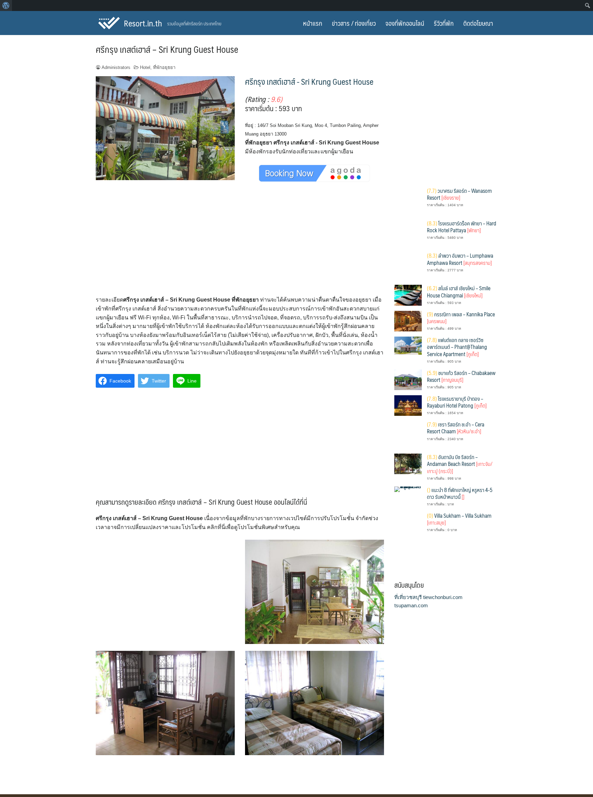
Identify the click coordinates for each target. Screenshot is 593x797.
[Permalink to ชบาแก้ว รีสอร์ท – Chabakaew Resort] (408, 379)
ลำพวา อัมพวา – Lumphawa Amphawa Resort (460, 259)
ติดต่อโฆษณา (478, 22)
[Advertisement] (240, 245)
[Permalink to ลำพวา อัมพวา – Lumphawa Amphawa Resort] (408, 266)
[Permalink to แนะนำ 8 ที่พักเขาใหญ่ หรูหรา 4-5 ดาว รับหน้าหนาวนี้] (408, 489)
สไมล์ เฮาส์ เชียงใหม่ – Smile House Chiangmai (458, 291)
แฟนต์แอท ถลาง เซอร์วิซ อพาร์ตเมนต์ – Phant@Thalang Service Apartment (457, 347)
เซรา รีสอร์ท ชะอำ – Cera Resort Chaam (455, 428)
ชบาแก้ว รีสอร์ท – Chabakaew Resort (461, 376)
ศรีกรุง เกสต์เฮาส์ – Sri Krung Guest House (167, 49)
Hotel (145, 67)
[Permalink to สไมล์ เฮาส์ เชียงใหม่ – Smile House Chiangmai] (408, 295)
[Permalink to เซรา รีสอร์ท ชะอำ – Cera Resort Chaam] (408, 434)
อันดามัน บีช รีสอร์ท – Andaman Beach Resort (459, 464)
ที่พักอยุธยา (164, 67)
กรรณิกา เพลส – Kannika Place (461, 317)
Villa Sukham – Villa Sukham (459, 519)
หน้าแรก (312, 22)
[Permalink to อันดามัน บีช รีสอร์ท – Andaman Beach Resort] (408, 463)
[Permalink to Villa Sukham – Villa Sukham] (408, 525)
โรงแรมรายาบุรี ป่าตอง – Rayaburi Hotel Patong (457, 402)
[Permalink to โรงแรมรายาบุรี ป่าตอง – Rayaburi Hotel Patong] (408, 405)
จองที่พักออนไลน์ (404, 22)
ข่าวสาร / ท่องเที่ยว (354, 22)
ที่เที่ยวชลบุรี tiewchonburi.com (428, 597)
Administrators (116, 67)
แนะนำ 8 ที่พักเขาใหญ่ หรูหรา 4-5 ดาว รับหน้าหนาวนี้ (459, 493)
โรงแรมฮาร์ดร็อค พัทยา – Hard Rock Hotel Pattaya (461, 227)
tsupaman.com (411, 605)
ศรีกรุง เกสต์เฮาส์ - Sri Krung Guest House (309, 81)
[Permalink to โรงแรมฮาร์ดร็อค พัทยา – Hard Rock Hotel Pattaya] (408, 233)
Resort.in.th (143, 23)
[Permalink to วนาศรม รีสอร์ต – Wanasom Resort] (408, 200)
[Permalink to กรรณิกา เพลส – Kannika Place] (408, 321)
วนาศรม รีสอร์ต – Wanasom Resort (459, 194)
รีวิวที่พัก (444, 22)
